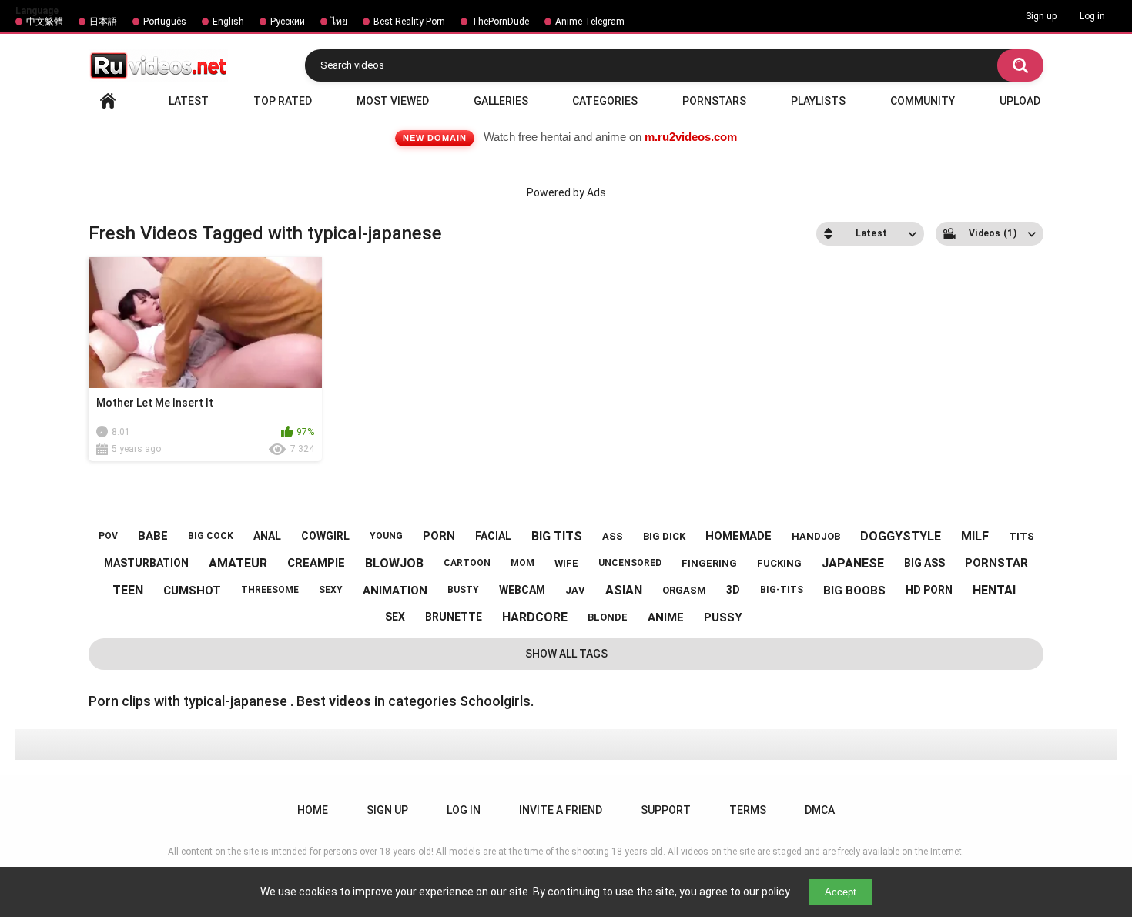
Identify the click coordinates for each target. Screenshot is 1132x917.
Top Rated (282, 101)
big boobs (854, 590)
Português (164, 21)
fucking (779, 563)
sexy (331, 589)
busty (463, 589)
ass (612, 536)
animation (395, 590)
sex (395, 617)
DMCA (820, 810)
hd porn (929, 590)
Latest (189, 101)
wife (566, 563)
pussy (723, 617)
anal (267, 536)
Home (108, 101)
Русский (287, 21)
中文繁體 (44, 21)
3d (733, 590)
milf (975, 536)
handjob (816, 536)
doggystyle (900, 536)
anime (666, 617)
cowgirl (325, 536)
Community (922, 101)
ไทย (339, 21)
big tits (556, 536)
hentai (994, 590)
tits (1021, 536)
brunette (453, 617)
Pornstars (714, 101)
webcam (522, 590)
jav (575, 590)
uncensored (629, 562)
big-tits (781, 589)
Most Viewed (393, 101)
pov (108, 535)
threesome (270, 589)
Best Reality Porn (409, 21)
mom (522, 562)
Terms (747, 810)
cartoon (467, 562)
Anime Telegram (590, 21)
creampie (316, 563)
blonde (608, 617)
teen (127, 590)
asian (623, 590)
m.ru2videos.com (691, 136)
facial (493, 536)
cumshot (192, 590)
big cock (210, 535)
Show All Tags (566, 654)
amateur (238, 563)
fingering (709, 563)
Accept (840, 892)
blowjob (394, 563)
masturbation (146, 563)
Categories (605, 101)
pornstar (996, 563)
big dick (664, 536)
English (228, 21)
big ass (924, 563)
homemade (738, 536)
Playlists (818, 101)
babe (153, 536)
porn (439, 536)
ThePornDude (500, 21)
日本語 (103, 21)
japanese (853, 563)
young (386, 535)
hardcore (535, 617)
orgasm (684, 590)
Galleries (501, 101)
